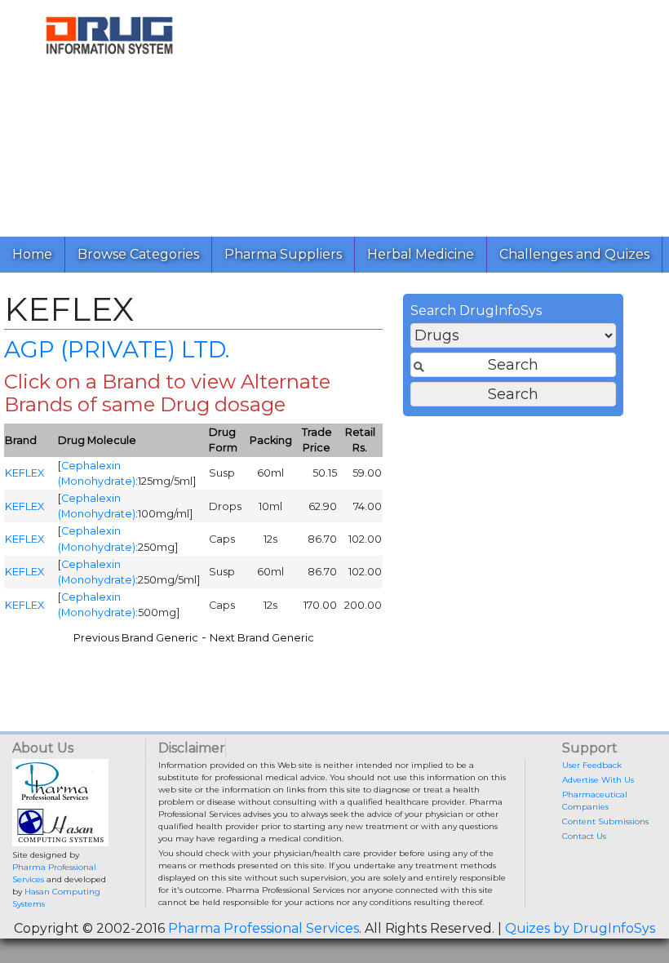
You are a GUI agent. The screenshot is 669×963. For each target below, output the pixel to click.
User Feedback (592, 765)
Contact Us (584, 836)
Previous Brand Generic (135, 638)
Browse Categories (138, 254)
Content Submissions (605, 821)
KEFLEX (24, 473)
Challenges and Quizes (574, 254)
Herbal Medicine (420, 254)
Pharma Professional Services (263, 928)
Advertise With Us (598, 779)
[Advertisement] (444, 114)
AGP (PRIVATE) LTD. (116, 349)
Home (32, 254)
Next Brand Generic (262, 638)
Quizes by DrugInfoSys (580, 928)
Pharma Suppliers (283, 254)
